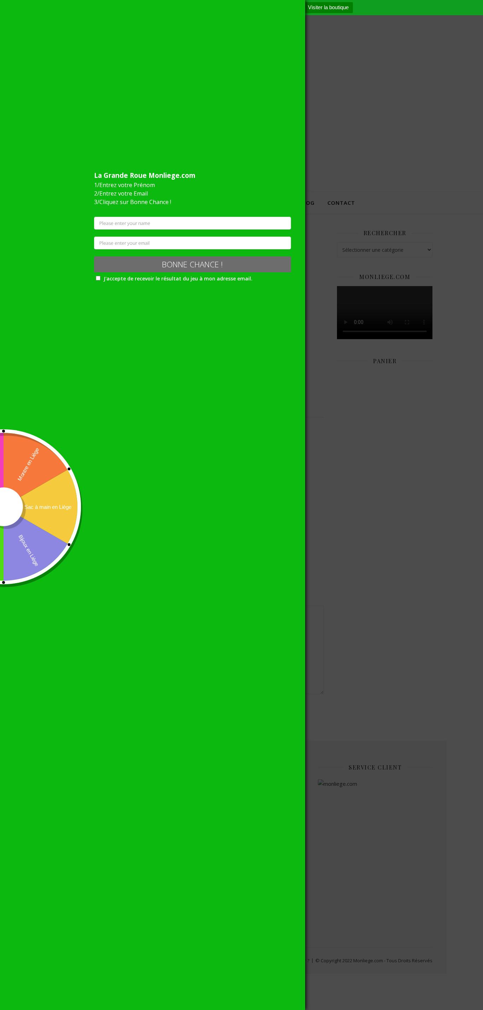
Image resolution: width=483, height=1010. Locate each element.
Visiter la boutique (328, 7)
